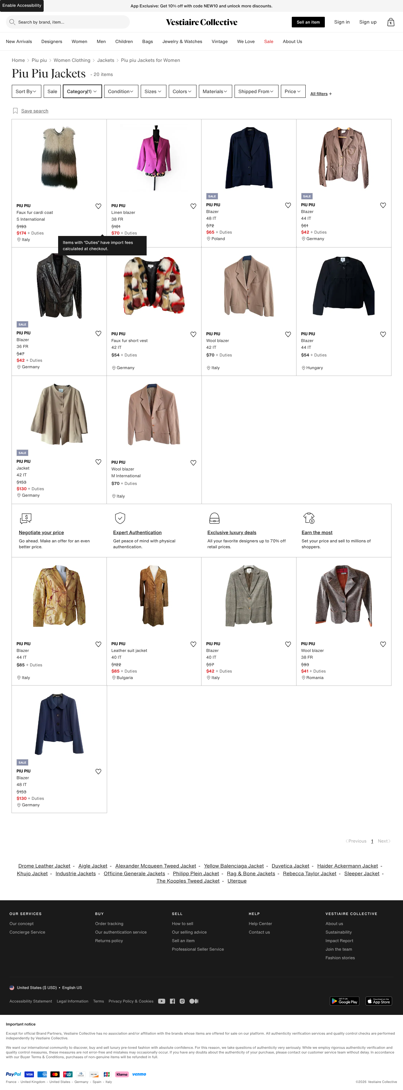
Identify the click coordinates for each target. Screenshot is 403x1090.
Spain (97, 1082)
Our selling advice (189, 932)
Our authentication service (121, 932)
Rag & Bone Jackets (251, 873)
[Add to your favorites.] (98, 206)
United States (60, 1082)
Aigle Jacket (92, 866)
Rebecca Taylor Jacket (309, 873)
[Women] (92, 41)
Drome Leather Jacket (44, 866)
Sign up (368, 22)
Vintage (219, 41)
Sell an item (308, 22)
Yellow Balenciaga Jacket (234, 866)
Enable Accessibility (21, 5)
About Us (292, 41)
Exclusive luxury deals (231, 532)
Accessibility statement (30, 1001)
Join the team (339, 949)
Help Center (260, 924)
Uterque (237, 881)
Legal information (72, 1001)
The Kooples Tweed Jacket (187, 881)
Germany (81, 1082)
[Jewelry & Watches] (206, 41)
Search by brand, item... (41, 22)
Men (101, 41)
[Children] (137, 41)
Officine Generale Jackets (134, 873)
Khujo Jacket (32, 873)
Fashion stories (340, 958)
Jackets (105, 60)
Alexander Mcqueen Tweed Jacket (155, 866)
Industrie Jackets (76, 873)
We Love (246, 41)
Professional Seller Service (198, 949)
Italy (109, 1082)
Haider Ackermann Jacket (347, 866)
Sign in (342, 22)
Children (124, 41)
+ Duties (35, 233)
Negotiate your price (41, 532)
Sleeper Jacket (361, 873)
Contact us (259, 932)
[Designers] (67, 41)
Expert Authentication (137, 532)
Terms (98, 1001)
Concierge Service (27, 932)
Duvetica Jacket (290, 866)
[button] (391, 22)
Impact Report (339, 941)
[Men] (110, 41)
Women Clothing (72, 60)
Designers (51, 41)
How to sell (182, 924)
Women (79, 41)
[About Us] (306, 41)
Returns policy (109, 941)
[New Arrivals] (36, 41)
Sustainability (339, 932)
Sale (268, 41)
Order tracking (109, 924)
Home (18, 60)
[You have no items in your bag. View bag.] (391, 22)
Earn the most (317, 532)
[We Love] (259, 41)
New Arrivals (19, 41)
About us (334, 924)
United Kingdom (33, 1082)
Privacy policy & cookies (131, 1001)
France (11, 1082)
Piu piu (39, 60)
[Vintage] (232, 41)
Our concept (21, 924)
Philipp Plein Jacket (196, 873)
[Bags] (157, 41)
